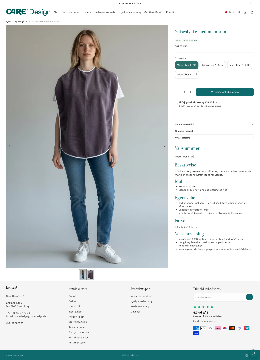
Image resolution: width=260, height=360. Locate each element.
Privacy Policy (76, 316)
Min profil (74, 306)
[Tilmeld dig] (249, 297)
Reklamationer (77, 327)
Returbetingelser (78, 337)
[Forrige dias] (7, 3)
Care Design (18, 355)
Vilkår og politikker (130, 355)
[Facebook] (247, 355)
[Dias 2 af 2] (90, 275)
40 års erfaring (182, 138)
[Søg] (239, 12)
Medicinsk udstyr (141, 306)
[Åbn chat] (253, 353)
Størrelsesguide (77, 321)
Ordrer (72, 301)
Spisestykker (21, 21)
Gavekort (136, 311)
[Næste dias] (250, 3)
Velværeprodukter (141, 296)
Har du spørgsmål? (184, 124)
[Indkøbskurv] (252, 12)
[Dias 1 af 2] (83, 275)
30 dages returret (184, 131)
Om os (72, 296)
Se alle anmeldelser (203, 321)
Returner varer (77, 342)
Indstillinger (75, 311)
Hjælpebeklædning (141, 301)
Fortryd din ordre (78, 332)
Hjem (8, 21)
